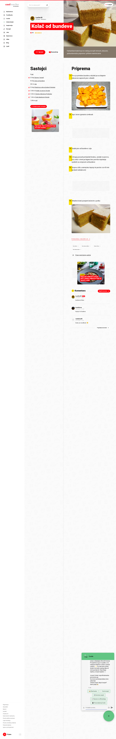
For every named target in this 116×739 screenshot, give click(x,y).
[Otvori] (20, 734)
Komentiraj (53, 52)
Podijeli (109, 4)
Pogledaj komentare (102, 327)
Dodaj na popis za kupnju (39, 106)
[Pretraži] (47, 5)
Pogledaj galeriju (80, 239)
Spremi (41, 52)
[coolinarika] (12, 5)
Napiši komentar (103, 291)
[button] (12, 29)
